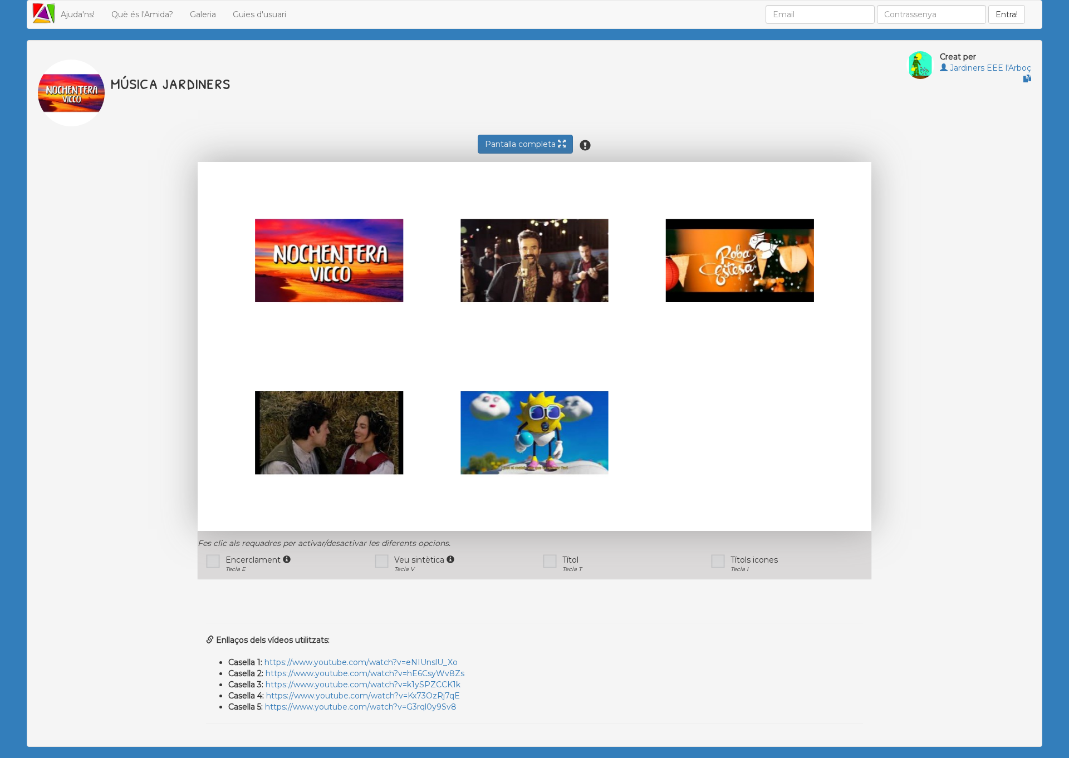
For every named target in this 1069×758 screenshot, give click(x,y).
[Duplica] (1027, 79)
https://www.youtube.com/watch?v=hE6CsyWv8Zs (365, 673)
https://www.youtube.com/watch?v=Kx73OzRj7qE (363, 696)
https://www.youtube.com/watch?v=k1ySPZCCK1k (363, 685)
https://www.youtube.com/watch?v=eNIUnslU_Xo (361, 662)
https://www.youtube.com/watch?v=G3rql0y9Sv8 (361, 707)
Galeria (203, 14)
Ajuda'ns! (78, 14)
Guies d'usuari (259, 14)
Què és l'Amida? (142, 14)
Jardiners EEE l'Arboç (989, 68)
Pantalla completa (521, 144)
